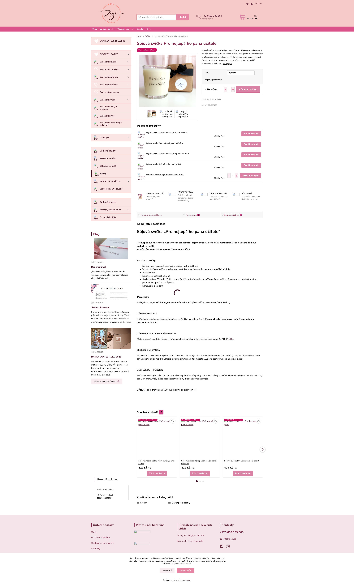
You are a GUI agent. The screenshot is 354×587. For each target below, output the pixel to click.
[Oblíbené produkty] (247, 4)
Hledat (182, 17)
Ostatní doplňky (108, 217)
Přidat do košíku (248, 89)
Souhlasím (185, 570)
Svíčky (103, 173)
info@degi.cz (230, 539)
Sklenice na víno (108, 158)
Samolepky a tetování (111, 188)
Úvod (139, 36)
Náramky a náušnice (110, 181)
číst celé (105, 278)
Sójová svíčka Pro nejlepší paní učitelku (164, 143)
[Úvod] (111, 13)
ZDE (231, 339)
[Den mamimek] (111, 249)
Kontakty (140, 29)
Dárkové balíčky (107, 150)
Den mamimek (98, 266)
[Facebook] (223, 547)
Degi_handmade (196, 535)
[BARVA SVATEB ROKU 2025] (111, 338)
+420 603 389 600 (212, 15)
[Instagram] (229, 547)
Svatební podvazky (109, 92)
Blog (149, 29)
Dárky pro (104, 137)
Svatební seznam (100, 307)
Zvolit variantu (251, 133)
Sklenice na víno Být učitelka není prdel (165, 174)
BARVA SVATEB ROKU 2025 (106, 356)
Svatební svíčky (107, 99)
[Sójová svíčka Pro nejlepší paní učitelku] (141, 145)
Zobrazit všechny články (104, 381)
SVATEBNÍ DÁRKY (109, 54)
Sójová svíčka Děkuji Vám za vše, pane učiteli (167, 132)
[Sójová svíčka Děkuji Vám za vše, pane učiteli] (141, 135)
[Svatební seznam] (111, 292)
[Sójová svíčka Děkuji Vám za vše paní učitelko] (141, 156)
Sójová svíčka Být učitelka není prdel (163, 164)
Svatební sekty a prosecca (108, 107)
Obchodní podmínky (125, 29)
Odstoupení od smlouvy (102, 543)
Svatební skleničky (109, 69)
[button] (197, 481)
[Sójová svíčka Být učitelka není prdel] (141, 166)
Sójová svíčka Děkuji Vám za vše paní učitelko (167, 153)
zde (188, 580)
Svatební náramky (109, 77)
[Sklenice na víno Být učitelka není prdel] (141, 177)
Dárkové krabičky (108, 202)
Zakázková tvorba (107, 29)
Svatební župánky (109, 84)
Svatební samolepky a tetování (111, 123)
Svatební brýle (107, 115)
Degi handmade (195, 541)
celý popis (227, 63)
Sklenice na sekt (108, 166)
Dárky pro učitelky (181, 502)
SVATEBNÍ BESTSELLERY (112, 41)
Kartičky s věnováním (110, 209)
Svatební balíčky (108, 61)
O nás (94, 29)
